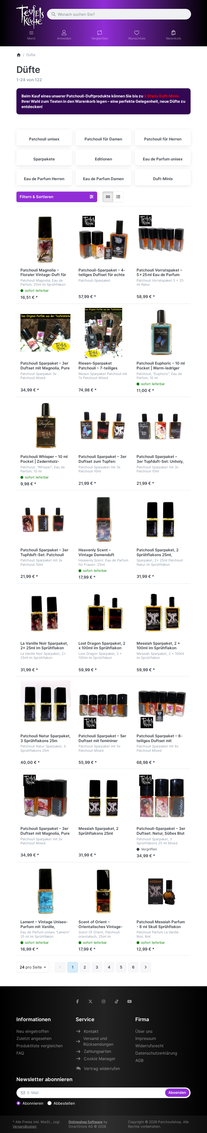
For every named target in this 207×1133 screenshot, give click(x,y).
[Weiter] (145, 967)
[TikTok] (116, 1001)
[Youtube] (129, 1001)
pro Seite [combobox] (34, 967)
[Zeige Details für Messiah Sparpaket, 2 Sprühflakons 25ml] (103, 798)
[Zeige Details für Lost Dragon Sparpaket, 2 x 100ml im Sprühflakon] (103, 613)
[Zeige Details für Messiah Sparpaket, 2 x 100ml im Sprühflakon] (162, 613)
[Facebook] (77, 1001)
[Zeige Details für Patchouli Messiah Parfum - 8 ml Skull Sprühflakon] (162, 891)
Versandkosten (25, 1126)
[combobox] (119, 14)
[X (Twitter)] (90, 1001)
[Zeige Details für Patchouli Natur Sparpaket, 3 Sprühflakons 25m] (45, 705)
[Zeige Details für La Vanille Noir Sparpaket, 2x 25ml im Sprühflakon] (45, 613)
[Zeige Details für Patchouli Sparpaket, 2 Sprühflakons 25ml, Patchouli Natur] (162, 519)
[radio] (107, 197)
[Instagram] (103, 1001)
